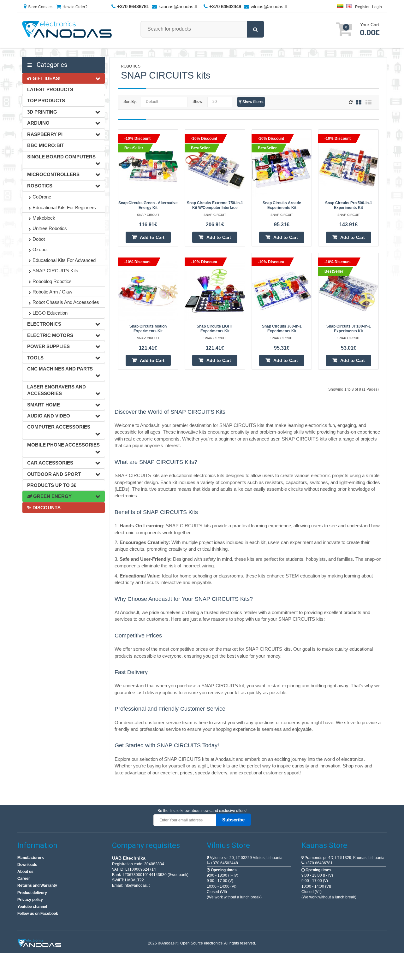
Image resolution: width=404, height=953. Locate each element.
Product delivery (32, 893)
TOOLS (35, 357)
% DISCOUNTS (44, 507)
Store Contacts (40, 7)
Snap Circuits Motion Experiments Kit (148, 328)
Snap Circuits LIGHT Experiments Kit (215, 328)
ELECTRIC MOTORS (50, 335)
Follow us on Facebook (37, 913)
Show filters (252, 102)
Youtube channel (32, 906)
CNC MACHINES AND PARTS (60, 368)
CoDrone (42, 196)
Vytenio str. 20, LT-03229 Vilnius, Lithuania (245, 857)
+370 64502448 (224, 863)
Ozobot (40, 249)
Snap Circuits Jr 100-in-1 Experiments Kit (348, 328)
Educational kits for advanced (64, 260)
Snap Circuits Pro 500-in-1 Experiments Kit (348, 205)
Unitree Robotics (50, 228)
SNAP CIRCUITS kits (55, 270)
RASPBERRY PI (44, 134)
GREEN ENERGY (52, 496)
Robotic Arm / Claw (52, 291)
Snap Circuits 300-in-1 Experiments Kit (282, 328)
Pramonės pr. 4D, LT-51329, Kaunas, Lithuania (344, 857)
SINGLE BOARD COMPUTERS (61, 156)
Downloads (27, 864)
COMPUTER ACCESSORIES (58, 426)
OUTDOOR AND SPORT (54, 474)
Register (362, 7)
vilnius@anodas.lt (269, 6)
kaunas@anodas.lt (177, 6)
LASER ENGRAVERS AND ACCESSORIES (56, 390)
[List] (368, 102)
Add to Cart (152, 237)
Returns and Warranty (37, 885)
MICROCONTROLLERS (53, 174)
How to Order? (74, 7)
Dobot (39, 239)
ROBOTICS (39, 185)
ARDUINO (38, 123)
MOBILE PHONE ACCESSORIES (63, 444)
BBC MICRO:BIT (45, 145)
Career (23, 878)
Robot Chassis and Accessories (66, 302)
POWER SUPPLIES (48, 346)
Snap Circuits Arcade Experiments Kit (282, 205)
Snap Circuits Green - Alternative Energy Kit (148, 205)
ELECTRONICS (44, 324)
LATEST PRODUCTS (50, 89)
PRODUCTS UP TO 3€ (51, 485)
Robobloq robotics (52, 281)
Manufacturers (30, 857)
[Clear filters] (351, 102)
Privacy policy (30, 899)
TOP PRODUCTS (46, 100)
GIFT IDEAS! (46, 78)
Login (377, 7)
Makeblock (44, 218)
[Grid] (358, 102)
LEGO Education (50, 313)
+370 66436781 (318, 863)
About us (25, 871)
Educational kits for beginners (64, 207)
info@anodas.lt (137, 885)
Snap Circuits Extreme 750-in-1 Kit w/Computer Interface (215, 205)
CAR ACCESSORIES (50, 462)
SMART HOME (43, 404)
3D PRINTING (42, 112)
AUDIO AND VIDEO (48, 415)
